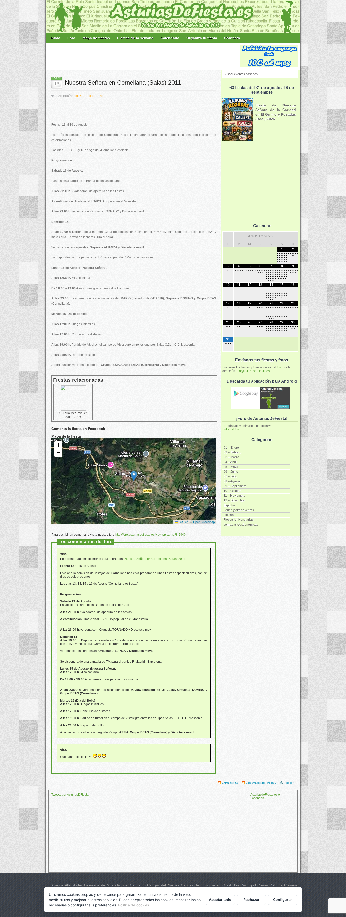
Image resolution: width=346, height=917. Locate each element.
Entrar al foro (231, 429)
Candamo (138, 885)
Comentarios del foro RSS (261, 782)
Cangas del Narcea (163, 885)
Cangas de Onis (194, 885)
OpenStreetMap (204, 522)
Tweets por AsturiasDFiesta (70, 794)
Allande (57, 885)
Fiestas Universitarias (238, 519)
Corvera (290, 885)
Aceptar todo (220, 899)
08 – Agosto (232, 481)
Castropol (248, 885)
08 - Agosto (83, 96)
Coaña (262, 885)
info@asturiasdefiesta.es (253, 371)
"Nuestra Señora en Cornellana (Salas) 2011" (155, 559)
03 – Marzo (231, 457)
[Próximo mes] (292, 236)
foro (279, 367)
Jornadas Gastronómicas (241, 524)
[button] (134, 476)
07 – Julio (230, 476)
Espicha (229, 505)
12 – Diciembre (234, 500)
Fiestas (229, 515)
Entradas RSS (230, 782)
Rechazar (251, 899)
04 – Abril (230, 462)
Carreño (216, 885)
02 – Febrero (232, 452)
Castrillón (231, 885)
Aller (68, 885)
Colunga (276, 885)
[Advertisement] (143, 56)
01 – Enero (231, 447)
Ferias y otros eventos (239, 510)
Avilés (78, 885)
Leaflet (183, 522)
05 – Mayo (231, 467)
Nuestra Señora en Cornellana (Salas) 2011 (123, 82)
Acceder (288, 782)
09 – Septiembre (235, 486)
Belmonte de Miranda (102, 885)
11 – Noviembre (234, 495)
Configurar (282, 899)
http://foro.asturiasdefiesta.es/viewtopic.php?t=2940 (150, 534)
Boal (124, 885)
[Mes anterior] (228, 236)
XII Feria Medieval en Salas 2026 (73, 415)
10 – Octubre (232, 491)
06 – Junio (231, 471)
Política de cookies (133, 905)
